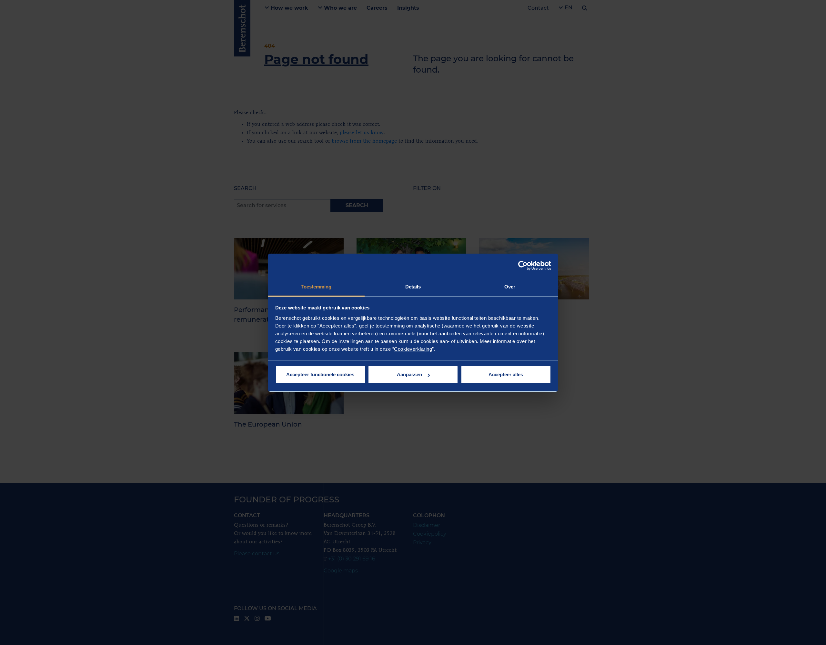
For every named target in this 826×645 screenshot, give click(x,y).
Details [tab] (413, 286)
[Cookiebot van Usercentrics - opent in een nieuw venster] (523, 265)
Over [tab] (509, 286)
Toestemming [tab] (316, 286)
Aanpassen (409, 374)
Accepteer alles (506, 374)
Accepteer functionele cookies (320, 374)
